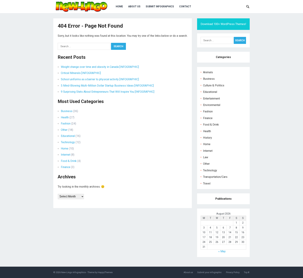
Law (205, 157)
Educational (68, 136)
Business (66, 111)
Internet (65, 154)
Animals (208, 72)
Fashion (65, 123)
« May (222, 251)
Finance (65, 167)
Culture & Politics (213, 85)
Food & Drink (69, 161)
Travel (206, 183)
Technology (68, 142)
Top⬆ (247, 272)
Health (65, 117)
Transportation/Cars (215, 177)
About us (134, 6)
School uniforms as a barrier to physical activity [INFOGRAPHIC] (100, 79)
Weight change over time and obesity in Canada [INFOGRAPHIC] (100, 67)
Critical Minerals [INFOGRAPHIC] (81, 73)
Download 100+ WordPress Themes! (223, 24)
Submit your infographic (209, 272)
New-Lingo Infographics (73, 272)
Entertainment (211, 98)
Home (119, 6)
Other (64, 129)
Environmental (211, 105)
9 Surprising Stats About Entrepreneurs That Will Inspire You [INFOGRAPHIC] (107, 91)
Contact (185, 6)
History (207, 137)
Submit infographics (160, 6)
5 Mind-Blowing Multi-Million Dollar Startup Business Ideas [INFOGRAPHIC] (107, 85)
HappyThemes (105, 272)
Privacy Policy (233, 272)
